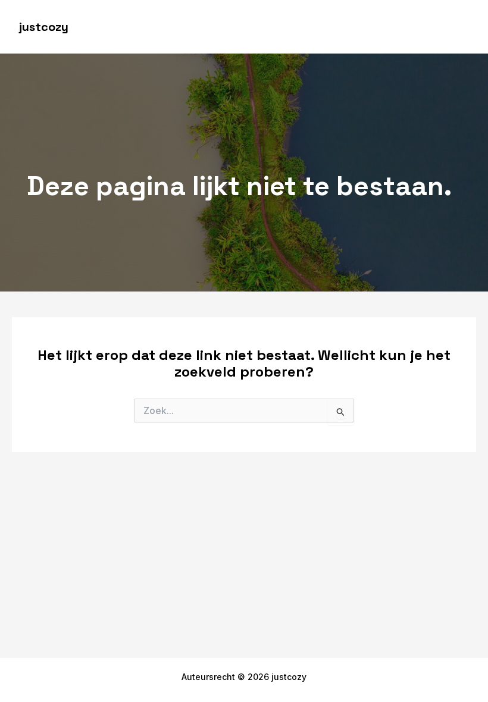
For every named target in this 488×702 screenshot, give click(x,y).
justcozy (43, 27)
